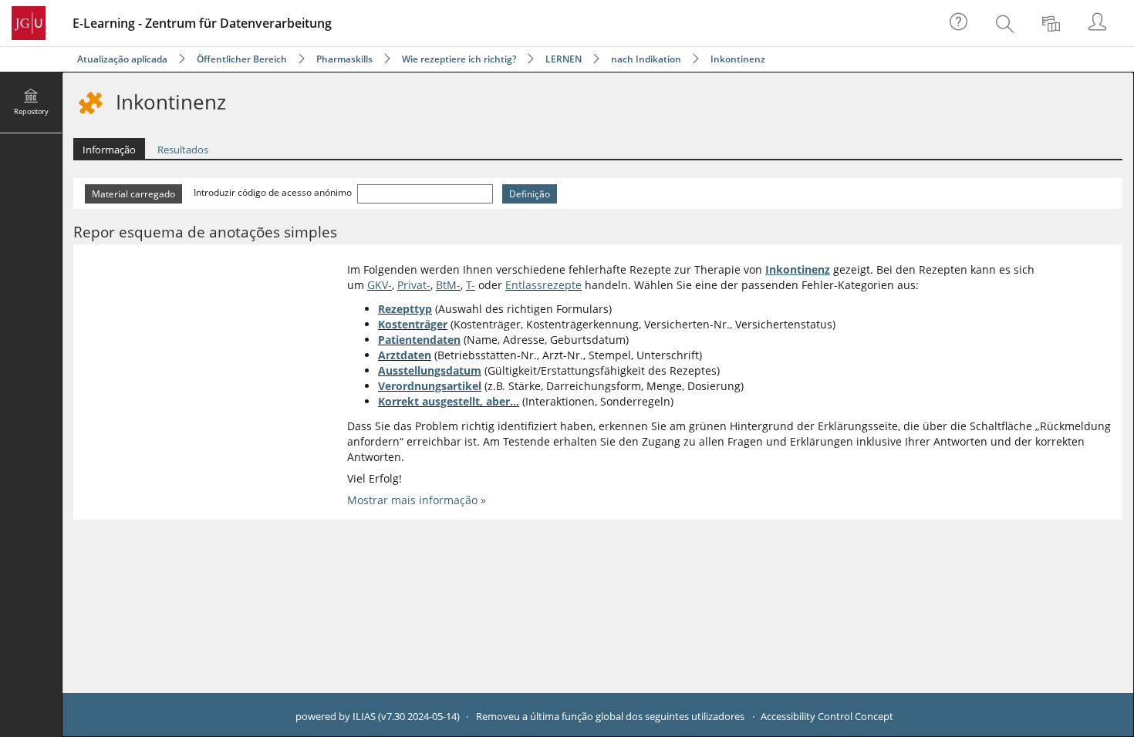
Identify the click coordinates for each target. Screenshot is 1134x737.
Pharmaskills (344, 59)
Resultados (182, 149)
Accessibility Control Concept (827, 716)
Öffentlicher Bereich (242, 59)
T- (470, 285)
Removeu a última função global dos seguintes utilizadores (610, 716)
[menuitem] (1007, 23)
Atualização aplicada (122, 59)
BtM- (448, 285)
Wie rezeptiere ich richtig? (459, 59)
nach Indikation (646, 59)
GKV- (379, 285)
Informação (109, 149)
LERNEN (563, 59)
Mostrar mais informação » (416, 500)
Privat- (413, 285)
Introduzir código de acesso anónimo (274, 192)
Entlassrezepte (543, 285)
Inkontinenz (737, 59)
